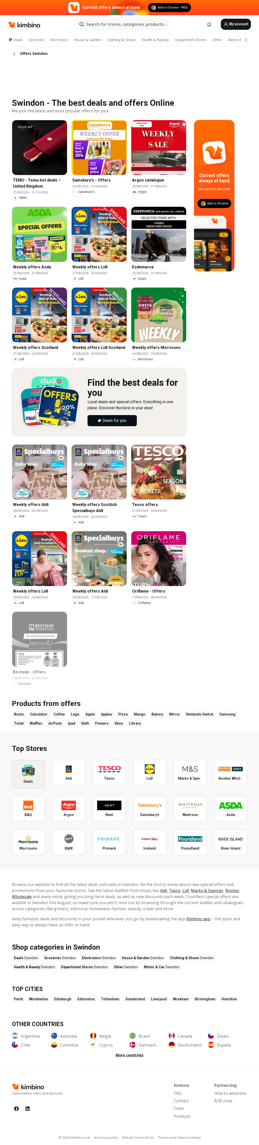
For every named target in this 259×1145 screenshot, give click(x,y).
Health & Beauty (155, 39)
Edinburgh (62, 999)
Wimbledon (38, 999)
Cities (179, 1108)
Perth (18, 999)
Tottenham (110, 999)
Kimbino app (198, 919)
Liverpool (159, 999)
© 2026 (74, 1137)
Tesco (174, 890)
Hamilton (229, 999)
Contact (181, 1101)
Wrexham (181, 999)
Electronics (59, 39)
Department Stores (190, 39)
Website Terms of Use (138, 1137)
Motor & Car (238, 39)
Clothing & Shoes (121, 39)
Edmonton (86, 999)
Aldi (163, 890)
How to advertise (230, 1093)
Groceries (36, 39)
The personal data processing (179, 1137)
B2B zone (223, 1101)
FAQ (177, 1093)
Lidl (185, 890)
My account (238, 24)
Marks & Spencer (207, 890)
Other (217, 39)
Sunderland (135, 999)
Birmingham (205, 999)
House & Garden (87, 39)
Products (182, 1116)
